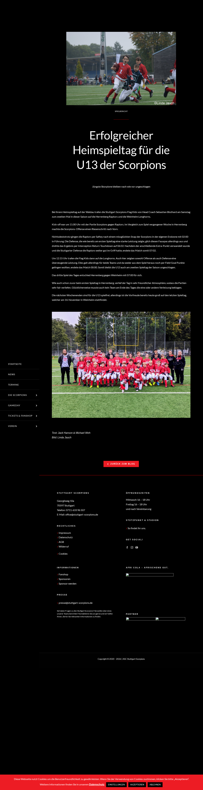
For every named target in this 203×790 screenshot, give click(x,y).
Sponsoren (64, 578)
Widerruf (63, 546)
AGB (61, 541)
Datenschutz (65, 537)
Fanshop (63, 574)
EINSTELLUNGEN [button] (116, 784)
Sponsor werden (67, 583)
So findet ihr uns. (136, 528)
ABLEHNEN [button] (155, 784)
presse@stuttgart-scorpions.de (75, 602)
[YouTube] (136, 547)
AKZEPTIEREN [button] (137, 784)
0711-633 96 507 (75, 510)
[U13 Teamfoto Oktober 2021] (121, 365)
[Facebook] (127, 547)
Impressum (64, 532)
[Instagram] (132, 547)
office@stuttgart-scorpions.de (81, 514)
